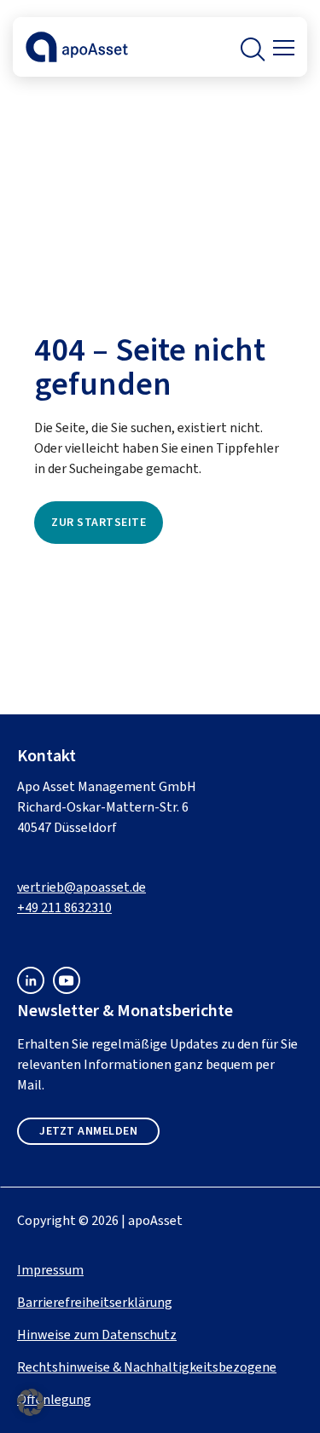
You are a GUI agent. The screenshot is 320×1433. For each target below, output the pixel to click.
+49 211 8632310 (64, 907)
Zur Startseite (98, 522)
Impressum (50, 1270)
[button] (250, 47)
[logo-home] (77, 58)
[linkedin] (30, 989)
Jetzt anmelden (88, 1131)
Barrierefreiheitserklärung (94, 1302)
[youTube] (66, 989)
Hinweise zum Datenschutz (97, 1334)
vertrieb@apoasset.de (81, 887)
